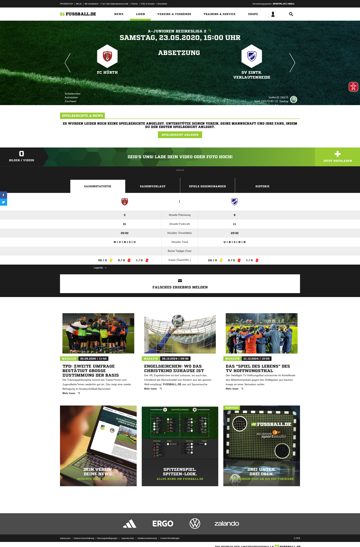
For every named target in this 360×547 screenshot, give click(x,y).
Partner (134, 4)
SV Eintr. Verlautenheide (251, 75)
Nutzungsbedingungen (107, 538)
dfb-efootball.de (91, 4)
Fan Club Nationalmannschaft (114, 4)
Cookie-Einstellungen (169, 538)
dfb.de (79, 4)
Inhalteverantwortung (147, 538)
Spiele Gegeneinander (207, 186)
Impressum (65, 538)
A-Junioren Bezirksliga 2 (177, 31)
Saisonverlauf (153, 186)
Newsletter (162, 4)
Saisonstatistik (97, 186)
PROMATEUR (66, 4)
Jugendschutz (127, 538)
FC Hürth (107, 72)
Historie (262, 186)
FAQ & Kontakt (147, 4)
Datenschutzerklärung (84, 538)
